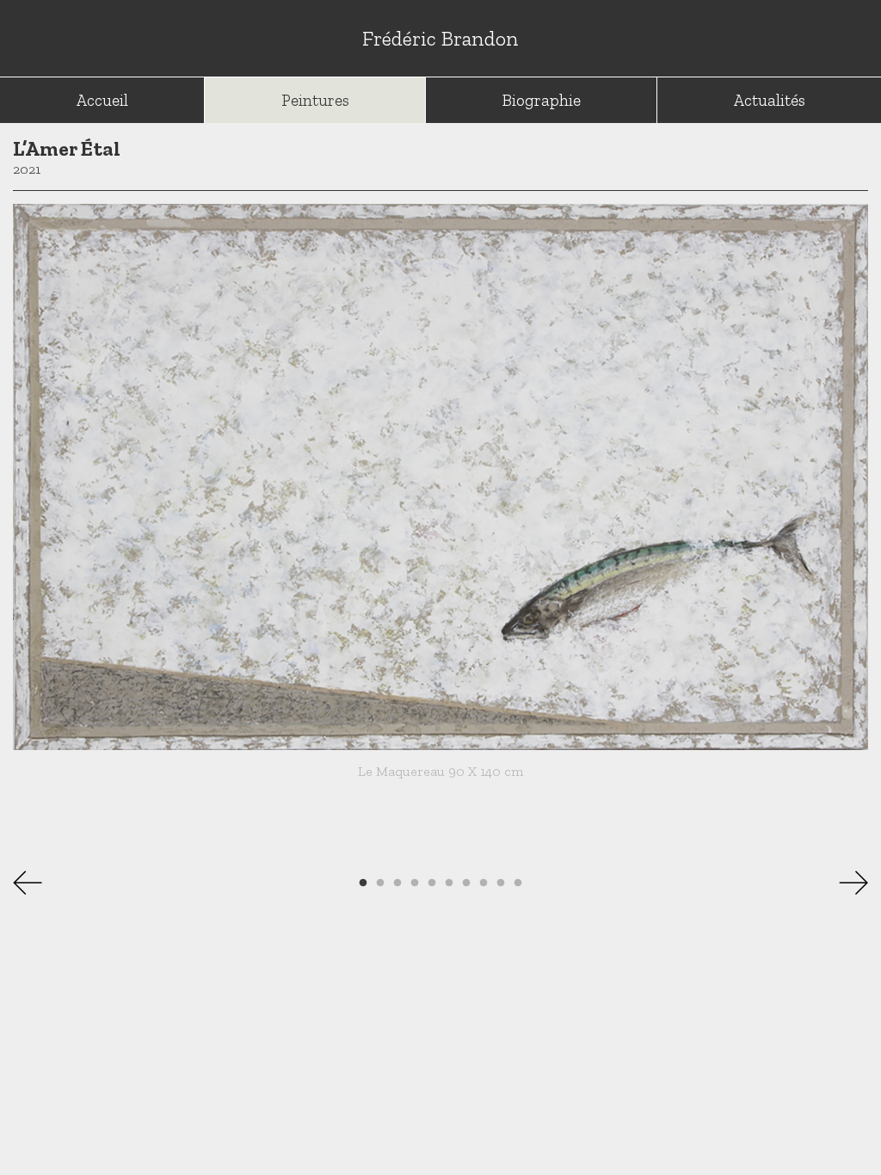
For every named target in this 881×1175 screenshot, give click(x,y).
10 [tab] (518, 883)
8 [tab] (483, 883)
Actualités (769, 100)
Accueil (102, 100)
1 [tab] (363, 883)
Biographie (541, 100)
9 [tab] (500, 883)
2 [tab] (380, 883)
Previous (34, 882)
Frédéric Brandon (440, 38)
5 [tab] (431, 883)
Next (846, 882)
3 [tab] (397, 883)
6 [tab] (449, 883)
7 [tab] (466, 883)
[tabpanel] (440, 498)
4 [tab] (414, 883)
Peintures (315, 100)
